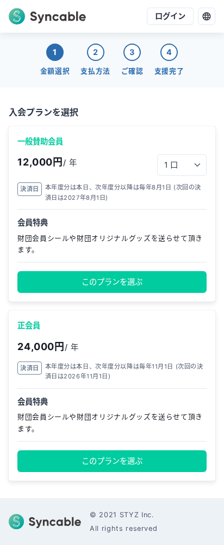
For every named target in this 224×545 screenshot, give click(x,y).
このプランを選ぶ (112, 281)
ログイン (170, 16)
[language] (206, 16)
